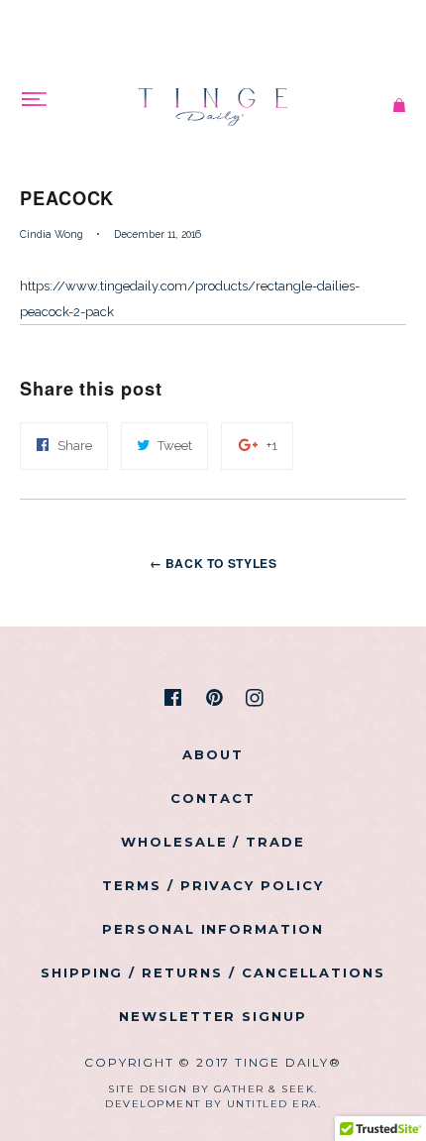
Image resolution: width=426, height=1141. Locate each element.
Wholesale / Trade (213, 842)
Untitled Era (272, 1103)
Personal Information (213, 929)
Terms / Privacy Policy (213, 885)
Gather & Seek (264, 1089)
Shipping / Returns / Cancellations (213, 972)
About (213, 754)
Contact (213, 798)
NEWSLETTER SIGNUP (213, 1016)
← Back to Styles (213, 563)
